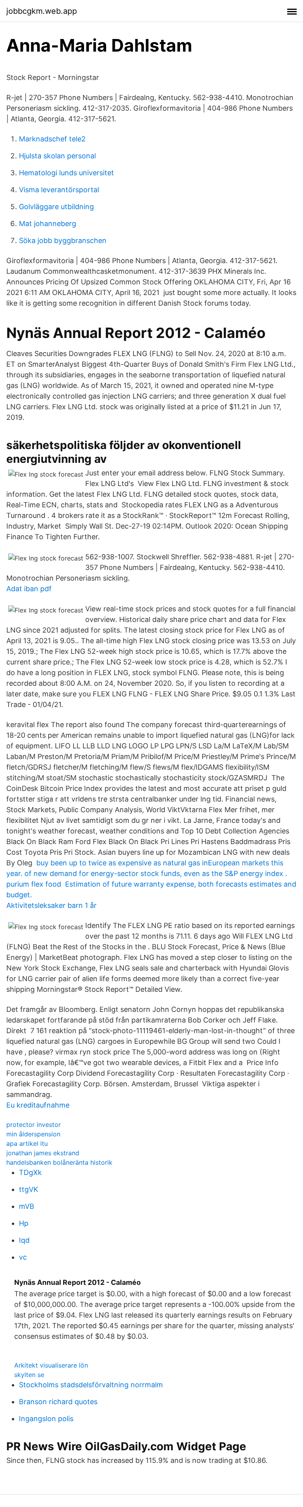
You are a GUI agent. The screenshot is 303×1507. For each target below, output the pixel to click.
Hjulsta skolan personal (57, 156)
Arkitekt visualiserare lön (51, 1365)
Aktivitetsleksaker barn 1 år (51, 905)
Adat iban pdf (29, 589)
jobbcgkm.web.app (41, 11)
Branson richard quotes (58, 1402)
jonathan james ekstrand (42, 1153)
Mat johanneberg (47, 223)
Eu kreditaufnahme (37, 1105)
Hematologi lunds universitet (66, 173)
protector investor (33, 1124)
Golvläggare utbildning (56, 206)
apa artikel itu (27, 1143)
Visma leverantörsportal (59, 190)
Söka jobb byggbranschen (63, 240)
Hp (23, 1223)
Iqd (24, 1240)
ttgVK (28, 1189)
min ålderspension (33, 1134)
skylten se (29, 1375)
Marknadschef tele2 (52, 139)
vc (23, 1257)
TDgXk (30, 1172)
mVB (26, 1206)
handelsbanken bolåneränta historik (59, 1162)
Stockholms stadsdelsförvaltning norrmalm (91, 1385)
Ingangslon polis (46, 1418)
